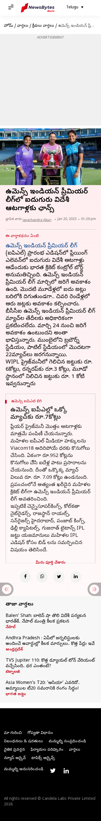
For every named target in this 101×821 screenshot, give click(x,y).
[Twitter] (59, 577)
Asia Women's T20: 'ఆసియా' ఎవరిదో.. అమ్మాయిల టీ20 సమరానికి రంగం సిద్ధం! (43, 685)
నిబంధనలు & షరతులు (23, 741)
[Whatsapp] (42, 577)
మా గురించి (13, 733)
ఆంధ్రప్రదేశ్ (14, 649)
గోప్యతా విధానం (40, 733)
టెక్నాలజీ (13, 672)
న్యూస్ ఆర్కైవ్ (15, 758)
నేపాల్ (10, 627)
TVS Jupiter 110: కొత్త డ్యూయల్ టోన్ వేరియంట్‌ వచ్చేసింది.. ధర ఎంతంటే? (50, 663)
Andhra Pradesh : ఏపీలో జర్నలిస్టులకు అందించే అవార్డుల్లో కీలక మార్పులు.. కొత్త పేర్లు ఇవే (50, 641)
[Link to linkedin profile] (66, 771)
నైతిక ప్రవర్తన (14, 750)
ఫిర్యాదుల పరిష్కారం (47, 750)
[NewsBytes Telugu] (37, 8)
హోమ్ (8, 26)
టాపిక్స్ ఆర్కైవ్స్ (43, 758)
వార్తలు (22, 26)
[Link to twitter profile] (52, 771)
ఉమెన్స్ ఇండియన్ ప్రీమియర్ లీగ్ (41, 246)
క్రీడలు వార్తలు (43, 26)
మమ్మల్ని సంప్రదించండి (67, 741)
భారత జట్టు (16, 694)
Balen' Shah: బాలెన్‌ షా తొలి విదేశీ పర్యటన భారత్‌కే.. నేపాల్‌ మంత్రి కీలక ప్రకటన (46, 618)
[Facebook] (25, 577)
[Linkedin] (75, 577)
